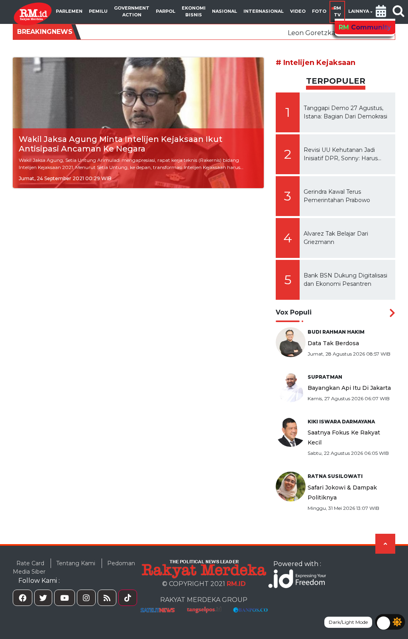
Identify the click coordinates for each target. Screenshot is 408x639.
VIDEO (298, 11)
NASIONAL (224, 11)
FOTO (319, 11)
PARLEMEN (69, 11)
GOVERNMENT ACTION (131, 11)
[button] (381, 12)
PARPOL (165, 11)
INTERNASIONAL (263, 11)
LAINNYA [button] (358, 11)
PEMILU (98, 11)
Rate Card (30, 563)
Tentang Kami (75, 563)
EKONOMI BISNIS (194, 11)
